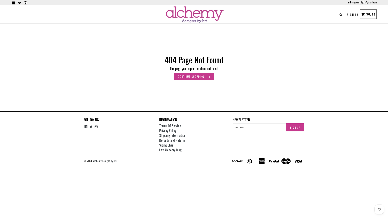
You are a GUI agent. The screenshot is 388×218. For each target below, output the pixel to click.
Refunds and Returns (172, 140)
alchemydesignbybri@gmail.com (362, 2)
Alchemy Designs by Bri (105, 161)
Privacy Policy (167, 130)
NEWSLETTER (241, 120)
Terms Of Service (170, 125)
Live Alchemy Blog (170, 150)
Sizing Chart (167, 145)
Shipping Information (172, 135)
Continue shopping (191, 76)
